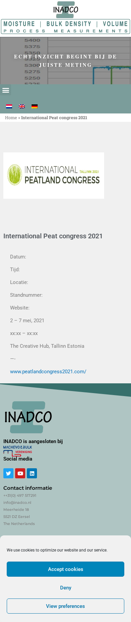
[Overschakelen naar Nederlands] (9, 106)
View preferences (65, 606)
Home (11, 117)
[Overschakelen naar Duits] (34, 106)
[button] (5, 89)
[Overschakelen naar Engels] (21, 106)
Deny (65, 588)
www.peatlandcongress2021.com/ (48, 372)
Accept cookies (65, 569)
